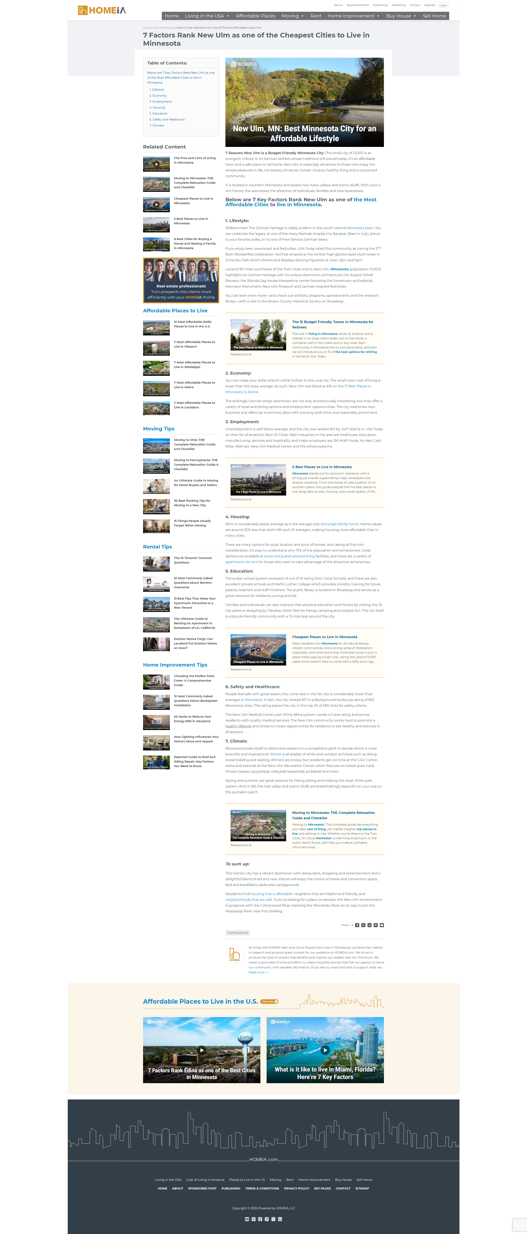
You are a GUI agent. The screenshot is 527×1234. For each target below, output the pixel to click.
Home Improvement (351, 16)
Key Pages (322, 1188)
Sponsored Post (202, 1188)
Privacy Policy (296, 1188)
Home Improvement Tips (175, 665)
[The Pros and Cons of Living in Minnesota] (156, 164)
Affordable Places (255, 16)
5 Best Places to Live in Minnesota (322, 467)
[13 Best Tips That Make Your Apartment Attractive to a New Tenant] (156, 604)
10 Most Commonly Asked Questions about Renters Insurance (193, 582)
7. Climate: (156, 125)
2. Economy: (158, 95)
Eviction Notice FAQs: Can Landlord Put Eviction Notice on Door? (195, 643)
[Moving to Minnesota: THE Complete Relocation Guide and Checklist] (156, 184)
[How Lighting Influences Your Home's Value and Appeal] (156, 742)
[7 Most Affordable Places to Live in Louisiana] (156, 408)
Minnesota (167, 27)
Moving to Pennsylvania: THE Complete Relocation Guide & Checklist (196, 464)
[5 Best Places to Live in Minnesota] (156, 224)
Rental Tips (157, 547)
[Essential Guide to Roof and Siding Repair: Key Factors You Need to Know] (156, 763)
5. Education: (158, 113)
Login (443, 5)
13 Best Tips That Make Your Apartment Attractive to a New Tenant (195, 602)
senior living (274, 556)
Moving (290, 16)
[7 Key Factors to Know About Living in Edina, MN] (201, 1050)
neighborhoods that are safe (248, 900)
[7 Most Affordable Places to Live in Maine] (156, 388)
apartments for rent (241, 562)
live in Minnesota (299, 204)
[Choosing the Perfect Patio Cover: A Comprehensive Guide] (156, 682)
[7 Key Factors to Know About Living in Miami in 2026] (325, 1050)
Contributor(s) (237, 933)
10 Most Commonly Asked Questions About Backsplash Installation (196, 700)
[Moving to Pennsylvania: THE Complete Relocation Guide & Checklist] (156, 466)
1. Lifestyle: (156, 89)
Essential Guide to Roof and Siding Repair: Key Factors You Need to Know (195, 761)
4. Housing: (157, 107)
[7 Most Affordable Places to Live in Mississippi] (156, 368)
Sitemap (362, 1188)
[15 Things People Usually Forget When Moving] (156, 527)
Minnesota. (254, 700)
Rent (316, 16)
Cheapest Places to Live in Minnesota (324, 637)
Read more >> (259, 972)
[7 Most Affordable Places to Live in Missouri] (156, 348)
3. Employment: (160, 101)
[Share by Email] (382, 925)
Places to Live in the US (247, 1180)
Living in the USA (204, 16)
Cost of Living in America (205, 1180)
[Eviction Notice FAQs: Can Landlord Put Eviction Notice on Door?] (156, 645)
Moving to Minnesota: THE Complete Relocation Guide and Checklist (195, 182)
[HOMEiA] (102, 10)
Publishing (380, 5)
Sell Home (434, 16)
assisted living (303, 556)
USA (156, 27)
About (338, 5)
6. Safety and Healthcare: (167, 119)
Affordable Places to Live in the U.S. (200, 1001)
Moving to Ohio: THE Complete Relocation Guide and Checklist (195, 444)
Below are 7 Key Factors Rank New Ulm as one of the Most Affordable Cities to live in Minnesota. (181, 77)
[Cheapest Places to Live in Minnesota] (156, 204)
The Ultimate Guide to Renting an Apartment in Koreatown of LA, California (194, 623)
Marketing (399, 5)
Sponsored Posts (358, 5)
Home (172, 16)
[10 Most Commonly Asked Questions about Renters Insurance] (156, 584)
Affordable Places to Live (175, 311)
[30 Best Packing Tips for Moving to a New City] (156, 506)
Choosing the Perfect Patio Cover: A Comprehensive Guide (194, 680)
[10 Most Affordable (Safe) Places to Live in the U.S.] (156, 327)
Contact (415, 5)
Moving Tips (159, 429)
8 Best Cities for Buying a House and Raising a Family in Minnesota (195, 243)
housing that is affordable (272, 894)
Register (430, 5)
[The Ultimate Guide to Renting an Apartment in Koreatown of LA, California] (156, 624)
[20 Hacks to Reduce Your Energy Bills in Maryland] (156, 722)
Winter (275, 754)
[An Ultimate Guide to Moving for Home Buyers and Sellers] (156, 486)
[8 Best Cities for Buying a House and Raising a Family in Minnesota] (156, 245)
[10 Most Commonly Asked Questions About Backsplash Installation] (156, 702)
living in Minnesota (323, 334)
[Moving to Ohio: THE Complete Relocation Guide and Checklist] (156, 446)
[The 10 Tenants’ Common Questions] (156, 564)
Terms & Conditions (262, 1188)
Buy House (398, 16)
